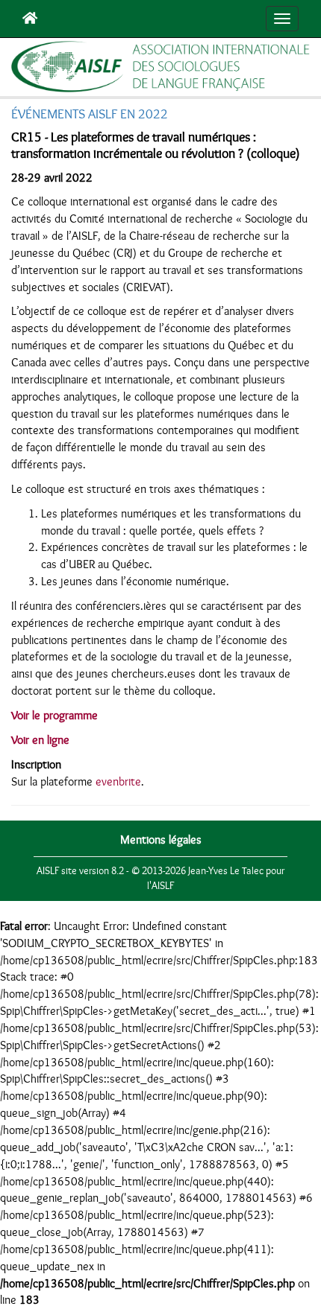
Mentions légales (161, 840)
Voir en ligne (40, 740)
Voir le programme (54, 715)
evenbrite (118, 782)
